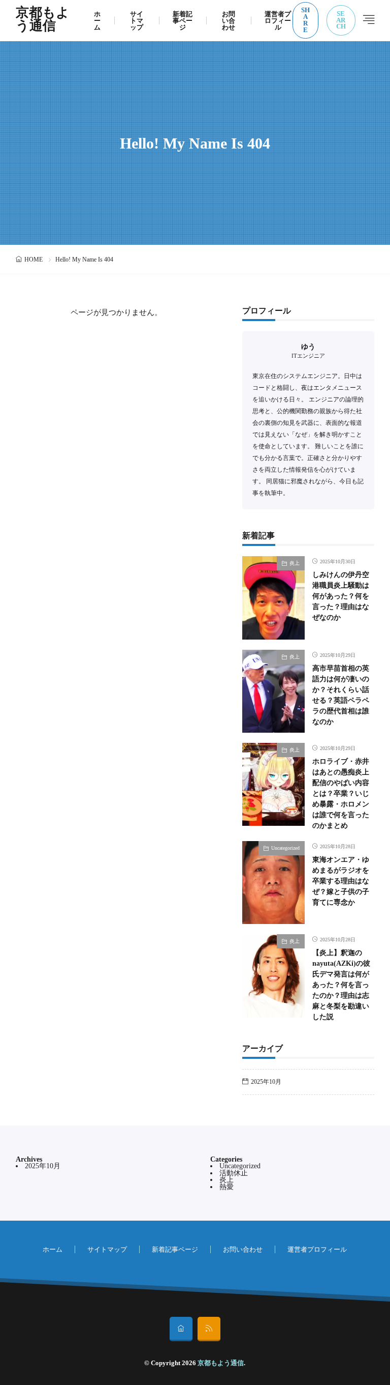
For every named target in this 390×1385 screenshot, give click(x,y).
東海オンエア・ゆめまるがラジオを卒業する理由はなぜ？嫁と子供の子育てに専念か (340, 881)
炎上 (294, 563)
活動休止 (233, 1173)
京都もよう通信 (43, 20)
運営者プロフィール (278, 20)
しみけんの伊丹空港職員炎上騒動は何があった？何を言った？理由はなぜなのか (340, 596)
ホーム (97, 20)
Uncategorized (285, 848)
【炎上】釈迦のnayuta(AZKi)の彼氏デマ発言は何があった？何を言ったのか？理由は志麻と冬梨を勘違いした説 (341, 985)
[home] (181, 1329)
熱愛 (226, 1187)
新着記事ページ (182, 20)
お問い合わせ (228, 20)
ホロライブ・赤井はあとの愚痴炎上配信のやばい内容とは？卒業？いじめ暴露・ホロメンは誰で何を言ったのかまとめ (340, 793)
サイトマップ (136, 20)
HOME (33, 259)
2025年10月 (266, 1082)
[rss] (209, 1329)
